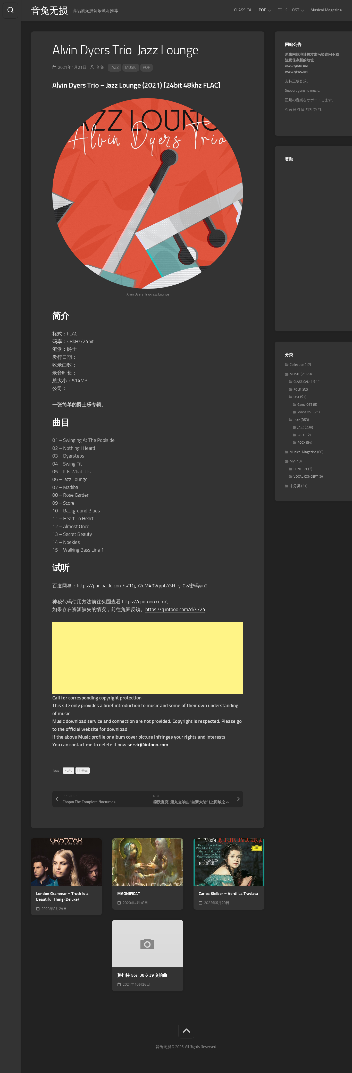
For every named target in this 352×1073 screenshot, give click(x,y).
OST (295, 9)
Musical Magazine (326, 9)
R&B (300, 435)
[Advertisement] (147, 658)
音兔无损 (49, 10)
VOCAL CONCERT (306, 476)
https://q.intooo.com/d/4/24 (175, 609)
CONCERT (300, 469)
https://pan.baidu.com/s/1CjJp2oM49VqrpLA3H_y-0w (133, 586)
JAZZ (114, 67)
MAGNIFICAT (128, 893)
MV (292, 461)
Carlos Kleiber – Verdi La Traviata (228, 893)
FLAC (68, 770)
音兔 (100, 67)
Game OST (304, 405)
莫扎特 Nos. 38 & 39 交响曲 (142, 975)
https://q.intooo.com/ (144, 602)
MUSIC (131, 67)
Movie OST (305, 412)
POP (262, 9)
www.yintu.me (296, 66)
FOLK (282, 9)
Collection (297, 364)
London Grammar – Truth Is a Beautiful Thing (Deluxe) (62, 896)
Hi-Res (82, 770)
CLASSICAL (244, 9)
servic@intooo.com (148, 745)
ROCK (301, 442)
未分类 (295, 486)
